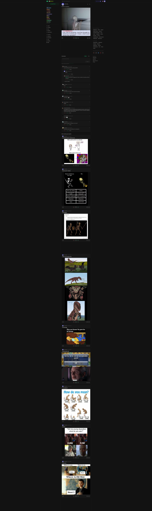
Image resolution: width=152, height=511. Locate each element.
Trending (49, 27)
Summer (100, 31)
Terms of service (95, 60)
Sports (48, 9)
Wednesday (95, 38)
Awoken (63, 426)
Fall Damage (64, 327)
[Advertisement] (99, 15)
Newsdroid (49, 7)
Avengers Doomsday (96, 32)
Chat (48, 39)
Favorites (49, 34)
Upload (53, 3)
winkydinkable (66, 96)
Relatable (48, 21)
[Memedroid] (47, 1)
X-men (99, 35)
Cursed (99, 45)
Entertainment (96, 46)
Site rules (94, 59)
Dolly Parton (100, 38)
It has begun (64, 212)
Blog (48, 42)
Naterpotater (65, 66)
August (102, 29)
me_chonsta (65, 84)
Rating (85, 56)
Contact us (94, 58)
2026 (99, 29)
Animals (48, 12)
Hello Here (64, 463)
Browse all (48, 23)
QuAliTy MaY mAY (65, 351)
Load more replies (67, 81)
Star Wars (95, 35)
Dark (48, 15)
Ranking (49, 40)
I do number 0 (65, 387)
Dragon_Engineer (66, 102)
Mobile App (94, 57)
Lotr (101, 32)
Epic (48, 17)
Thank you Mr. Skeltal (66, 170)
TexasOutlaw (65, 90)
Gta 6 (102, 46)
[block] (89, 38)
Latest (49, 25)
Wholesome (49, 20)
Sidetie (66, 71)
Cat (99, 46)
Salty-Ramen (65, 127)
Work (94, 48)
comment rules (71, 63)
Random (49, 30)
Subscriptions (50, 32)
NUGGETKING (66, 121)
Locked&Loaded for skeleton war (68, 137)
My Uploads (49, 37)
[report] (88, 38)
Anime (48, 18)
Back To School (96, 31)
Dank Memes (95, 42)
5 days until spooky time (67, 256)
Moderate (49, 36)
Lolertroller (66, 3)
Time (88, 56)
